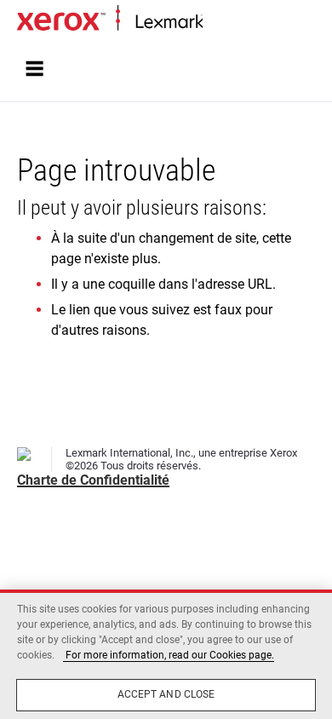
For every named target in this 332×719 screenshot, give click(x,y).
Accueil (219, 22)
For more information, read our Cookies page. (168, 655)
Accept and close (166, 694)
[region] (166, 654)
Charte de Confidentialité (93, 480)
